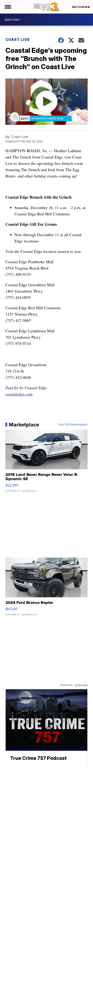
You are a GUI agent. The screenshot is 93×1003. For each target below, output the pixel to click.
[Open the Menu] (7, 6)
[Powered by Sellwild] (81, 685)
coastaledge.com (19, 394)
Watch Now (80, 7)
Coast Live (17, 39)
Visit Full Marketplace (73, 424)
